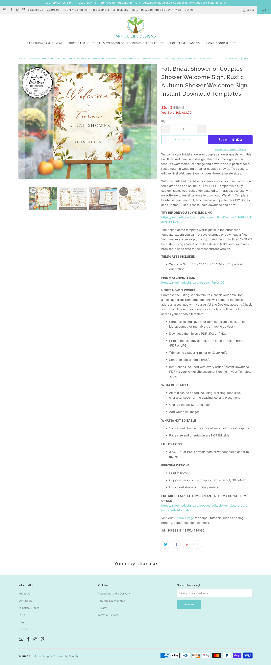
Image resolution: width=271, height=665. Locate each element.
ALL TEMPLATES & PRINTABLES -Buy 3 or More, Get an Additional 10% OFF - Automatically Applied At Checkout (117, 2)
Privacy (102, 607)
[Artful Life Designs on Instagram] (17, 10)
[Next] (154, 122)
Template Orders (28, 607)
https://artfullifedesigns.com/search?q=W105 (192, 282)
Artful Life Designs (40, 656)
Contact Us (25, 600)
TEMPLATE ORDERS (75, 10)
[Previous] (21, 122)
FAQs (178, 10)
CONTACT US (35, 10)
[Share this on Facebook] (176, 544)
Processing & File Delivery (114, 593)
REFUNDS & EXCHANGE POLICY (151, 10)
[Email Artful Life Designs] (4, 10)
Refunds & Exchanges (111, 600)
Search (190, 10)
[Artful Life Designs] (135, 27)
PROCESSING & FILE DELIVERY (109, 10)
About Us (24, 593)
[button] (46, 43)
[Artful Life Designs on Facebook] (10, 10)
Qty (163, 121)
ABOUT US (53, 10)
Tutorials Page (184, 518)
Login (250, 10)
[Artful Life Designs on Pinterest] (23, 10)
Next (247, 58)
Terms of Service (108, 614)
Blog (21, 622)
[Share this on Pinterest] (187, 544)
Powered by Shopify (65, 656)
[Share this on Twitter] (165, 544)
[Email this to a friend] (197, 544)
